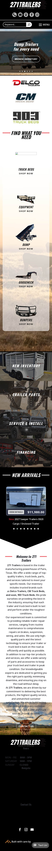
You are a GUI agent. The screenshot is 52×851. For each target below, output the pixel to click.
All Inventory (26, 777)
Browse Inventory (26, 58)
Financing (26, 785)
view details (16, 512)
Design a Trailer (26, 793)
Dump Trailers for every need (26, 46)
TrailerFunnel (38, 841)
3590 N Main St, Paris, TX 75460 (26, 821)
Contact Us (26, 726)
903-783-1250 (26, 813)
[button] (14, 528)
